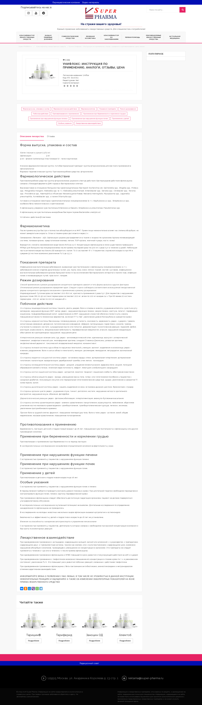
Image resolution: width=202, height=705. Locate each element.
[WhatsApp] (37, 588)
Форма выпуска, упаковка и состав (36, 109)
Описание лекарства (32, 136)
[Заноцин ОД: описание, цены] (94, 621)
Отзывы (51, 136)
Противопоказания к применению (65, 114)
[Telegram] (41, 588)
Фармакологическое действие (65, 109)
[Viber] (33, 588)
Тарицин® (33, 635)
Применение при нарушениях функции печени (48, 118)
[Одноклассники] (25, 588)
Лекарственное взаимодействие (88, 123)
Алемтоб (125, 635)
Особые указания (65, 123)
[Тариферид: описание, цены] (64, 621)
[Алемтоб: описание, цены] (125, 621)
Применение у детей (120, 118)
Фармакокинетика (88, 109)
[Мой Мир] (29, 588)
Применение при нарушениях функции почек (90, 118)
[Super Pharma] (101, 13)
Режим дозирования (128, 109)
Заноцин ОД (94, 635)
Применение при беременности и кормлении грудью (104, 114)
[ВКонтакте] (21, 588)
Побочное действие (40, 114)
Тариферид (64, 635)
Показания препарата (107, 109)
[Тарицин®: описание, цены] (33, 621)
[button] (28, 13)
